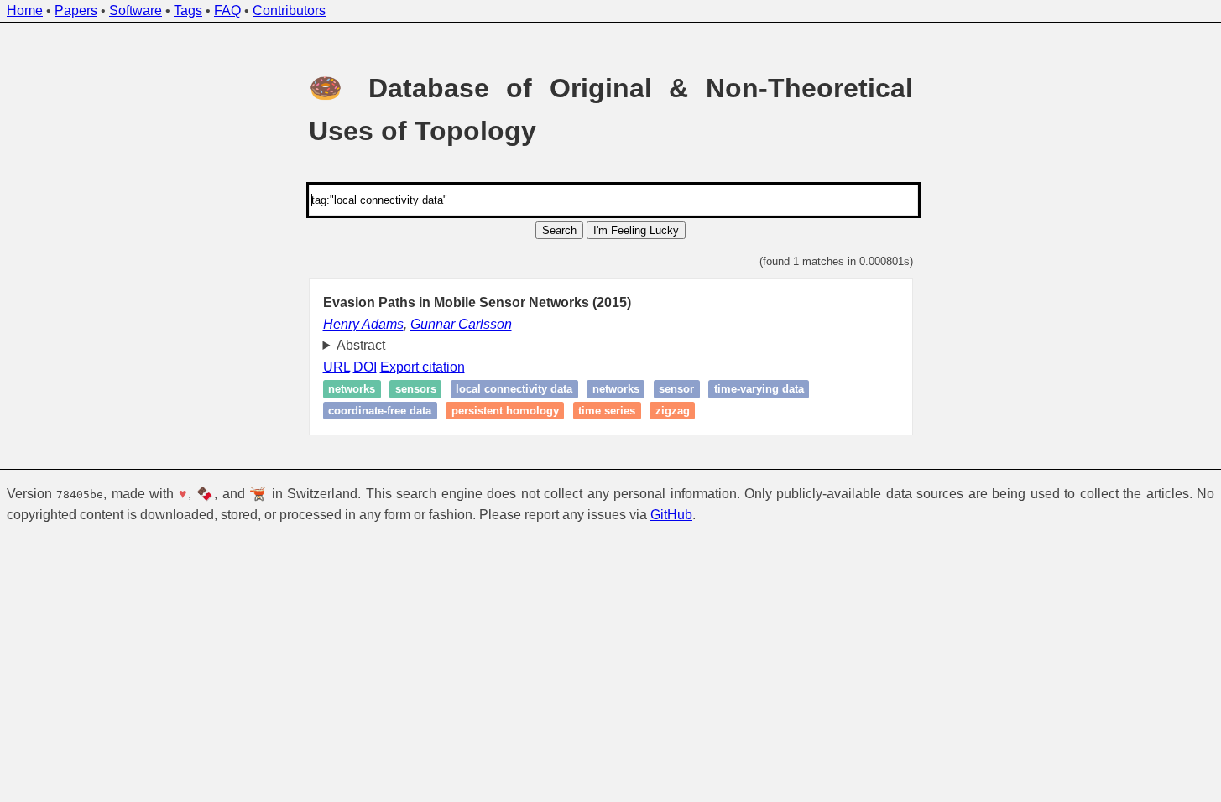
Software (135, 10)
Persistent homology (505, 410)
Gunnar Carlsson (461, 324)
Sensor (676, 389)
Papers (76, 10)
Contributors (289, 10)
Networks (351, 389)
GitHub (671, 515)
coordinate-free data (379, 410)
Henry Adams (363, 324)
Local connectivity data (514, 389)
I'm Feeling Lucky (636, 230)
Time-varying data (759, 389)
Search (559, 230)
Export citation (422, 367)
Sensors (415, 389)
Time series (606, 410)
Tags (188, 10)
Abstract (361, 345)
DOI (365, 367)
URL (336, 367)
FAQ (227, 10)
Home (25, 10)
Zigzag (672, 410)
